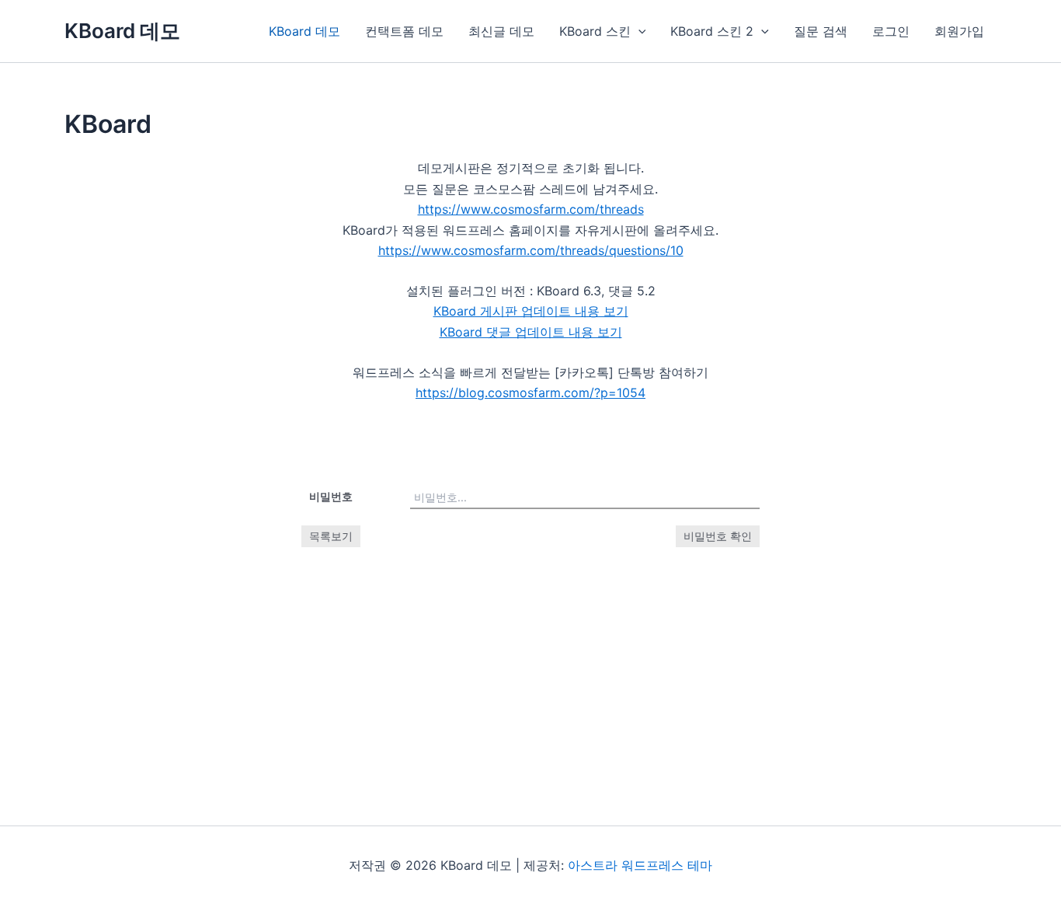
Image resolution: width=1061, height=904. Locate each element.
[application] (638, 31)
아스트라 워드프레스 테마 (640, 865)
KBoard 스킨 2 (711, 31)
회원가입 (959, 31)
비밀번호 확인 (718, 536)
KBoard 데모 (122, 31)
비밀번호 (331, 496)
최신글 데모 (501, 31)
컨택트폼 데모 (404, 31)
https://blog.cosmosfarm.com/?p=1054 (530, 392)
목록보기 (331, 536)
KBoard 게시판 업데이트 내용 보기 (530, 311)
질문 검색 (820, 31)
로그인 (891, 31)
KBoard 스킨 (595, 31)
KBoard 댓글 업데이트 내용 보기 (531, 332)
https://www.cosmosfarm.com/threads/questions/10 (531, 250)
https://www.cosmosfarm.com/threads (531, 209)
